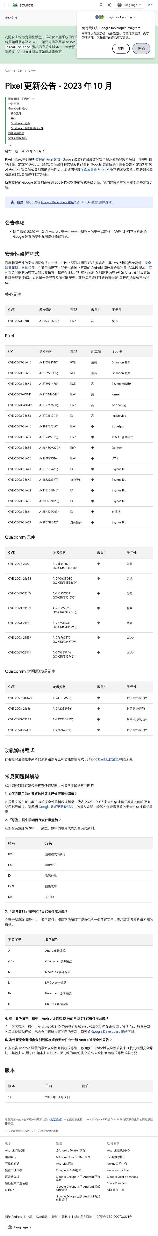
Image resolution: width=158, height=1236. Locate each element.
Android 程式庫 (15, 1150)
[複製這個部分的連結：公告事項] (29, 223)
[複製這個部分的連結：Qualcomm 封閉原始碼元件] (59, 671)
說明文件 (11, 18)
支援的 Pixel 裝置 (48, 160)
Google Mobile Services (122, 1177)
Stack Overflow (117, 1183)
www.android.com (119, 1170)
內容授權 (55, 1119)
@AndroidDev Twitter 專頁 (73, 1157)
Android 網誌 (64, 1163)
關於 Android (13, 1216)
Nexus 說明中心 (117, 1163)
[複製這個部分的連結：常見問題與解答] (44, 776)
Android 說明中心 (118, 1150)
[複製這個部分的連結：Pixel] (18, 336)
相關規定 (10, 1157)
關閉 (121, 49)
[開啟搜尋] (101, 4)
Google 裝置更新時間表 (56, 807)
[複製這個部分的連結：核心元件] (25, 294)
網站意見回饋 (83, 1216)
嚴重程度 (28, 268)
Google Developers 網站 (57, 202)
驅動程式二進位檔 (16, 1183)
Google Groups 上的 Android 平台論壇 (78, 1178)
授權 (55, 1216)
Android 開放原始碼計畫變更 (40, 52)
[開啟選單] (6, 5)
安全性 (32, 71)
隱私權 (66, 1216)
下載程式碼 (12, 1163)
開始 (141, 49)
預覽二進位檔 (13, 1170)
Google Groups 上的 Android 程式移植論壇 (78, 1198)
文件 (20, 71)
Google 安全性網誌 (68, 1170)
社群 (29, 1216)
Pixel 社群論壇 (108, 759)
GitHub (9, 1190)
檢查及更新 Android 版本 (98, 169)
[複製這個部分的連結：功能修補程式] (39, 750)
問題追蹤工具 (115, 1190)
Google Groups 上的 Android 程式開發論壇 (78, 1188)
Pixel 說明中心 (116, 1157)
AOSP (8, 71)
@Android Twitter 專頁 (70, 1150)
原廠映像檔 (12, 1177)
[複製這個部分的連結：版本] (19, 1070)
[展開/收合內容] (32, 98)
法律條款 (42, 1216)
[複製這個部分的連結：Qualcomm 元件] (39, 537)
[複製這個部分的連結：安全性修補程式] (44, 254)
